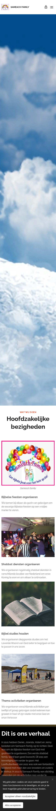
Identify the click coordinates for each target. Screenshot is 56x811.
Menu (52, 7)
